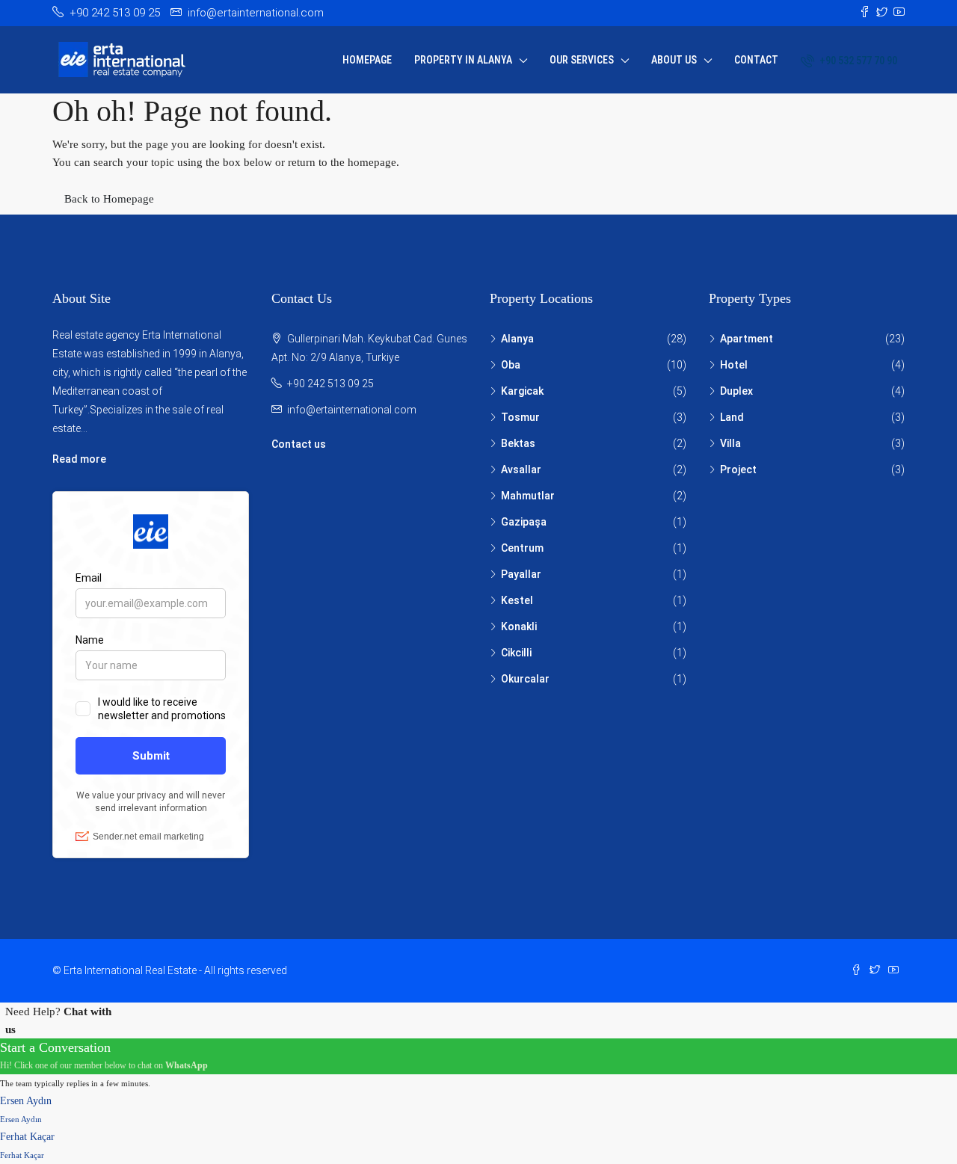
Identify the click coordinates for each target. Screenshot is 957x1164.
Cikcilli (516, 653)
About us (674, 60)
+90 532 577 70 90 (857, 61)
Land (732, 417)
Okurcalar (525, 679)
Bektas (518, 443)
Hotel (734, 365)
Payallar (521, 574)
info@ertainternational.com (351, 410)
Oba (510, 365)
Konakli (519, 626)
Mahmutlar (528, 496)
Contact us (298, 444)
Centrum (522, 548)
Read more (79, 459)
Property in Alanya (463, 60)
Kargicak (522, 391)
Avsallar (521, 469)
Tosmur (520, 417)
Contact (756, 60)
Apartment (746, 339)
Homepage (367, 60)
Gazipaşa (524, 522)
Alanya (517, 339)
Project (738, 469)
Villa (730, 443)
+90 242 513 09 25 (330, 383)
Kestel (517, 600)
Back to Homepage (109, 199)
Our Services (582, 60)
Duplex (736, 391)
